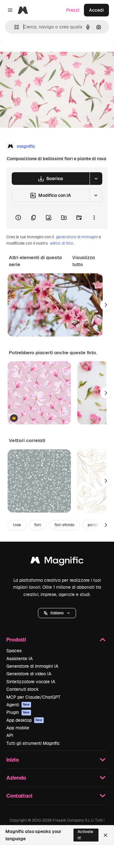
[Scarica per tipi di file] (96, 178)
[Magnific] (57, 562)
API (9, 735)
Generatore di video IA (28, 674)
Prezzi (72, 10)
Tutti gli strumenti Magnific (33, 743)
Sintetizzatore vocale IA (30, 681)
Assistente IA (19, 658)
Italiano (57, 613)
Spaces (14, 651)
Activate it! (85, 834)
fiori (37, 524)
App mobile (17, 728)
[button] (57, 613)
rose (17, 524)
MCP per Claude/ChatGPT (33, 697)
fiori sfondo (64, 524)
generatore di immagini (77, 237)
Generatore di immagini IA (32, 666)
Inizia (12, 759)
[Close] (105, 835)
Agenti (18, 705)
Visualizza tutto (83, 261)
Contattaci (19, 795)
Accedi (96, 10)
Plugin (18, 712)
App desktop (24, 720)
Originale (42, 54)
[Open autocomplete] (14, 27)
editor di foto (61, 243)
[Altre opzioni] (94, 217)
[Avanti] (105, 305)
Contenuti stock (22, 689)
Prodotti (16, 639)
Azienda (16, 777)
